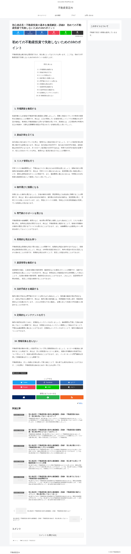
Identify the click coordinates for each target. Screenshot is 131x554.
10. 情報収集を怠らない (46, 95)
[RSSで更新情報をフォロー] (72, 397)
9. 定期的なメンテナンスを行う (49, 92)
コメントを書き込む (48, 535)
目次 (45, 64)
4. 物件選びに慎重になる (46, 78)
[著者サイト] (23, 397)
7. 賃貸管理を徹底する (46, 87)
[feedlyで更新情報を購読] (47, 397)
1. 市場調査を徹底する (46, 69)
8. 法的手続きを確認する (46, 90)
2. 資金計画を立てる (45, 72)
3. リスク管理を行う (45, 75)
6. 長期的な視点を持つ (46, 84)
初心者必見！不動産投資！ (20, 373)
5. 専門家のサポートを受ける (48, 81)
